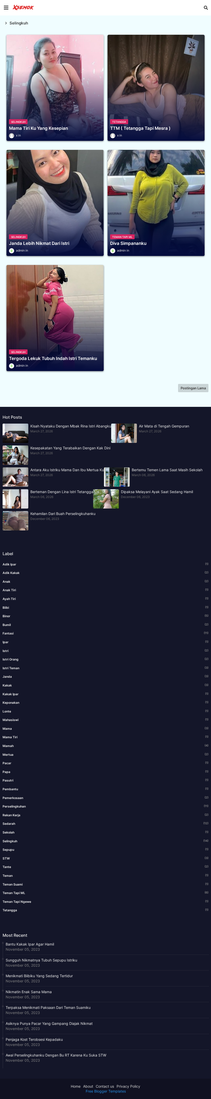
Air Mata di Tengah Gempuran (164, 426)
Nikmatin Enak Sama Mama (29, 992)
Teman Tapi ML (105, 893)
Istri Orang (105, 659)
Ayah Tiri (105, 599)
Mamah (105, 746)
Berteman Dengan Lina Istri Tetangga (61, 492)
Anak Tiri (105, 590)
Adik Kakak (105, 573)
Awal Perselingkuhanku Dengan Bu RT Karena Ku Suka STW (56, 1055)
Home (76, 1086)
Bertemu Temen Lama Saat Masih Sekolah (167, 470)
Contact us (105, 1086)
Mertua (105, 754)
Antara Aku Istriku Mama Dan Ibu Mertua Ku (67, 470)
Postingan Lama (193, 388)
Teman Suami (105, 884)
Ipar (105, 642)
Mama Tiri (105, 737)
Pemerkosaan (105, 798)
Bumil (105, 625)
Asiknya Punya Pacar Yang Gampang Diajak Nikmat (49, 1023)
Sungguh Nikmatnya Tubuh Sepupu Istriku (41, 960)
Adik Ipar (105, 564)
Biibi (105, 607)
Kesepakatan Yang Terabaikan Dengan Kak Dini (70, 448)
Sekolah (105, 832)
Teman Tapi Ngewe (105, 901)
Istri (105, 651)
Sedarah (105, 823)
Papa (105, 772)
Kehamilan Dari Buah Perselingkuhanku (62, 513)
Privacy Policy (128, 1086)
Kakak (105, 685)
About (88, 1086)
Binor (105, 616)
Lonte (105, 711)
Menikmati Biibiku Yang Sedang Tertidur (39, 976)
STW (105, 858)
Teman (105, 875)
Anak (105, 581)
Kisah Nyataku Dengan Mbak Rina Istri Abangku (70, 426)
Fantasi (105, 633)
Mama (105, 728)
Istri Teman (105, 668)
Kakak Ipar (105, 694)
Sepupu (105, 849)
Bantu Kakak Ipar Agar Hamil (30, 944)
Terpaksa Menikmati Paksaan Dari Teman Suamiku (48, 1007)
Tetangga (105, 910)
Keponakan (105, 702)
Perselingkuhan (105, 806)
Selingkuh (105, 841)
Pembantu (105, 789)
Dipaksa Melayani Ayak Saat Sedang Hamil (157, 492)
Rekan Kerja (105, 815)
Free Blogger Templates (106, 1091)
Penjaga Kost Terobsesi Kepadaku (34, 1039)
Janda (105, 676)
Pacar (105, 763)
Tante (105, 867)
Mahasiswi (105, 720)
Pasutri (105, 780)
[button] (206, 8)
